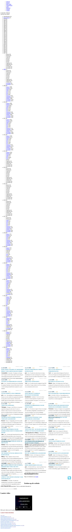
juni (7, 93)
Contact (8, 10)
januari (7, 87)
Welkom (8, 1)
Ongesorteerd (6, 17)
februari (8, 88)
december (8, 84)
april (7, 90)
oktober (8, 98)
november (8, 83)
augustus (8, 95)
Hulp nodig (8, 4)
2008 (4, 69)
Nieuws (8, 3)
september (8, 97)
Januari (7, 136)
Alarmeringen (9, 5)
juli (7, 94)
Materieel (8, 8)
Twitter (36, 476)
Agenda (8, 9)
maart (7, 89)
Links (7, 6)
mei (7, 92)
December (8, 133)
